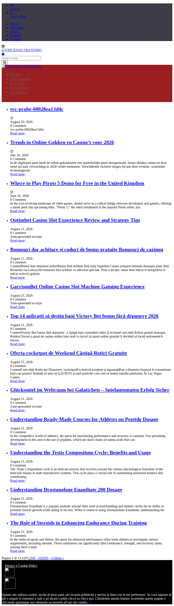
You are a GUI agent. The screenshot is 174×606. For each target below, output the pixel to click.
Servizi (15, 31)
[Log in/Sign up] (3, 54)
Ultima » (58, 558)
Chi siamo (17, 27)
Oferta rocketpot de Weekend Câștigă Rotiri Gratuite (68, 353)
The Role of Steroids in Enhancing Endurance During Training (78, 523)
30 (46, 558)
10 (39, 558)
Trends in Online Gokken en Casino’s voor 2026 (62, 142)
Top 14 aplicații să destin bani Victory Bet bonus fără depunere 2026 (84, 316)
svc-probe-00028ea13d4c (36, 109)
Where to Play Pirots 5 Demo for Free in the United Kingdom (77, 183)
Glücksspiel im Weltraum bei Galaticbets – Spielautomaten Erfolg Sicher (90, 390)
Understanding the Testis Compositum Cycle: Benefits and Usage (80, 452)
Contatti (15, 39)
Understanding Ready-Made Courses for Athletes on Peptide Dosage (84, 419)
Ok (90, 602)
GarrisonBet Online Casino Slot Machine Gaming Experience (77, 286)
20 (43, 558)
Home (14, 24)
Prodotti (15, 35)
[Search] (5, 62)
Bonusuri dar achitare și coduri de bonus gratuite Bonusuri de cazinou (86, 249)
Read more (17, 133)
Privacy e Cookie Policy (21, 565)
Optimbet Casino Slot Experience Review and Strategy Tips (75, 220)
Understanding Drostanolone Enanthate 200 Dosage (66, 489)
